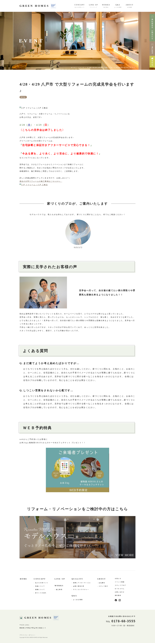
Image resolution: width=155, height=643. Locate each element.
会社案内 (102, 583)
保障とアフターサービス (82, 583)
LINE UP (60, 579)
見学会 (23, 97)
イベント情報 (119, 582)
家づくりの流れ (40, 593)
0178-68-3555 (120, 621)
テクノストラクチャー (81, 589)
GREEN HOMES (34, 5)
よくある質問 (78, 599)
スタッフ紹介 (103, 586)
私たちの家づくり (41, 583)
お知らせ (118, 578)
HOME (23, 579)
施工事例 (59, 589)
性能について (40, 586)
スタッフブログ (120, 585)
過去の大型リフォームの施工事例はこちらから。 (41, 181)
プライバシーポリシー (28, 635)
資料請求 (118, 595)
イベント (81, 67)
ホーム (73, 67)
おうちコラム (119, 588)
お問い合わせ (119, 592)
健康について (40, 589)
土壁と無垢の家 (78, 586)
